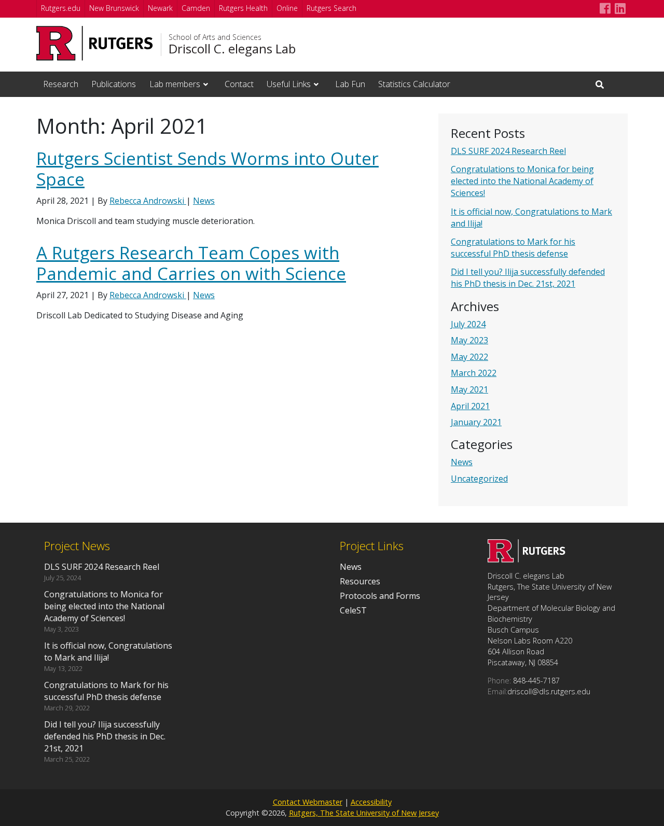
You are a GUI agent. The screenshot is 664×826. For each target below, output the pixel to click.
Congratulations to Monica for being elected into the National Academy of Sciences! (522, 181)
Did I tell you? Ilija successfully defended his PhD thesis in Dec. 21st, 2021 (528, 277)
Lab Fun (350, 84)
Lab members (174, 84)
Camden (196, 8)
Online (287, 8)
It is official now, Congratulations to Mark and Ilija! (108, 651)
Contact (239, 84)
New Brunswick (114, 8)
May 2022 (469, 356)
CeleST (353, 610)
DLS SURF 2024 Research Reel (508, 151)
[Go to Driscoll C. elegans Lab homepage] (526, 559)
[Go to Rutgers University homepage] (94, 43)
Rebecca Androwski (147, 200)
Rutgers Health (243, 8)
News (462, 462)
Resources (360, 581)
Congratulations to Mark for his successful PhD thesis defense (513, 247)
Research (60, 84)
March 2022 (473, 373)
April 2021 (470, 406)
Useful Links (289, 84)
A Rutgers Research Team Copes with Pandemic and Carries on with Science (191, 263)
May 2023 (469, 340)
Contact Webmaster (307, 802)
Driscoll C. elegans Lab (232, 48)
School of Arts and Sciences (215, 37)
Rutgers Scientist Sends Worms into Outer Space (207, 169)
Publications (113, 84)
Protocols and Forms (380, 595)
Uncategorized (479, 478)
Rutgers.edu (60, 8)
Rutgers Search (331, 8)
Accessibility (371, 802)
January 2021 (476, 422)
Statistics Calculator (414, 84)
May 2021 (469, 389)
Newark (160, 8)
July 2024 (468, 324)
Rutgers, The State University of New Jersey (364, 813)
